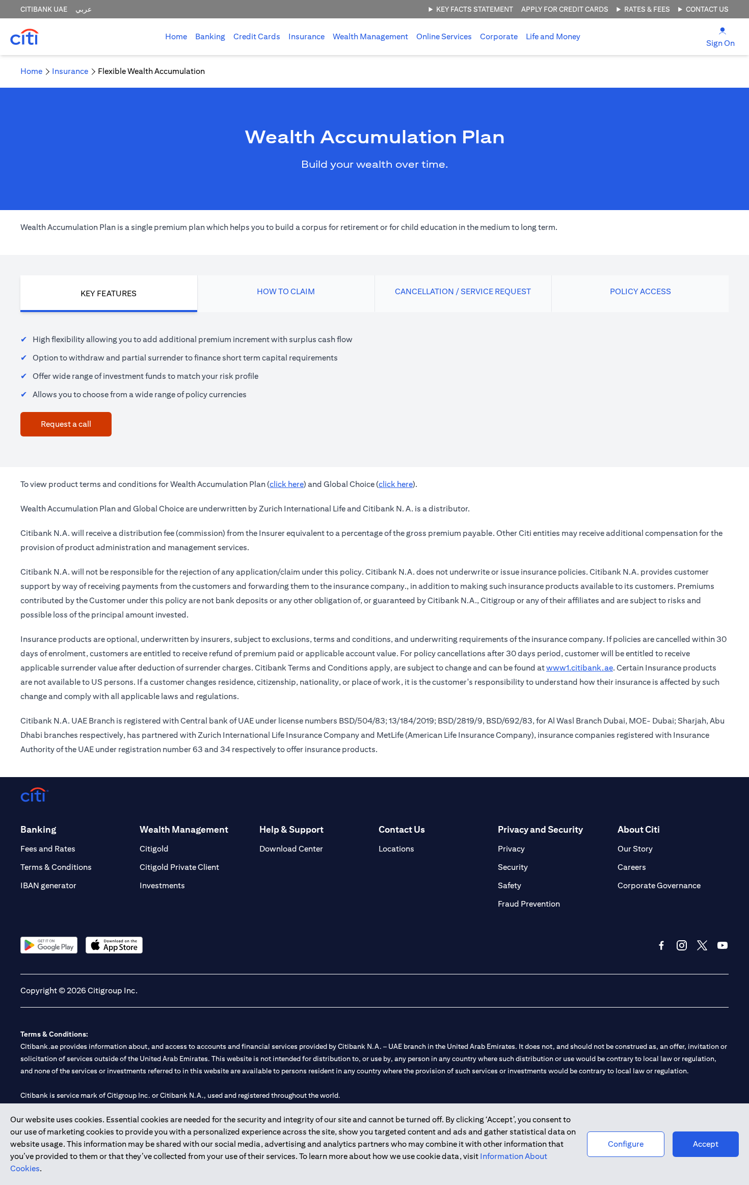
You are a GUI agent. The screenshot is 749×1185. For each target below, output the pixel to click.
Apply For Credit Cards (564, 9)
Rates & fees (647, 9)
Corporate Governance (659, 885)
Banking (210, 36)
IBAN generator (48, 885)
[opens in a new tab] (48, 945)
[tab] (210, 36)
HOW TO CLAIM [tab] (286, 291)
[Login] (722, 30)
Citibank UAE (43, 9)
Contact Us (707, 9)
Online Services (444, 36)
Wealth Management (370, 36)
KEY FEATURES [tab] (109, 293)
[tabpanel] (374, 379)
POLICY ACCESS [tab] (640, 291)
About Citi (639, 829)
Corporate (499, 36)
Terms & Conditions (56, 867)
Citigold (154, 849)
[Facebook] (661, 945)
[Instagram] (682, 945)
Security (513, 867)
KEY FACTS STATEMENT (474, 9)
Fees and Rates (47, 849)
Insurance (306, 36)
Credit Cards (256, 36)
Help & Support (291, 829)
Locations (396, 849)
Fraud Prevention (529, 904)
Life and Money (553, 36)
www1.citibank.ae (579, 668)
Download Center (291, 849)
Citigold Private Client (179, 867)
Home (176, 36)
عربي (83, 9)
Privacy (511, 849)
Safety (509, 885)
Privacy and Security (540, 829)
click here (287, 484)
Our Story (635, 849)
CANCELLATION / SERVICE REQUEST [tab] (463, 291)
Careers (632, 867)
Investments (162, 885)
